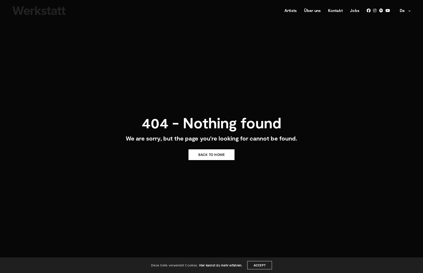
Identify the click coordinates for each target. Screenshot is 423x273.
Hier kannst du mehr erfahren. (220, 265)
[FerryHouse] (39, 10)
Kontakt (335, 10)
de (403, 10)
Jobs (354, 10)
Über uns (312, 10)
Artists (290, 10)
